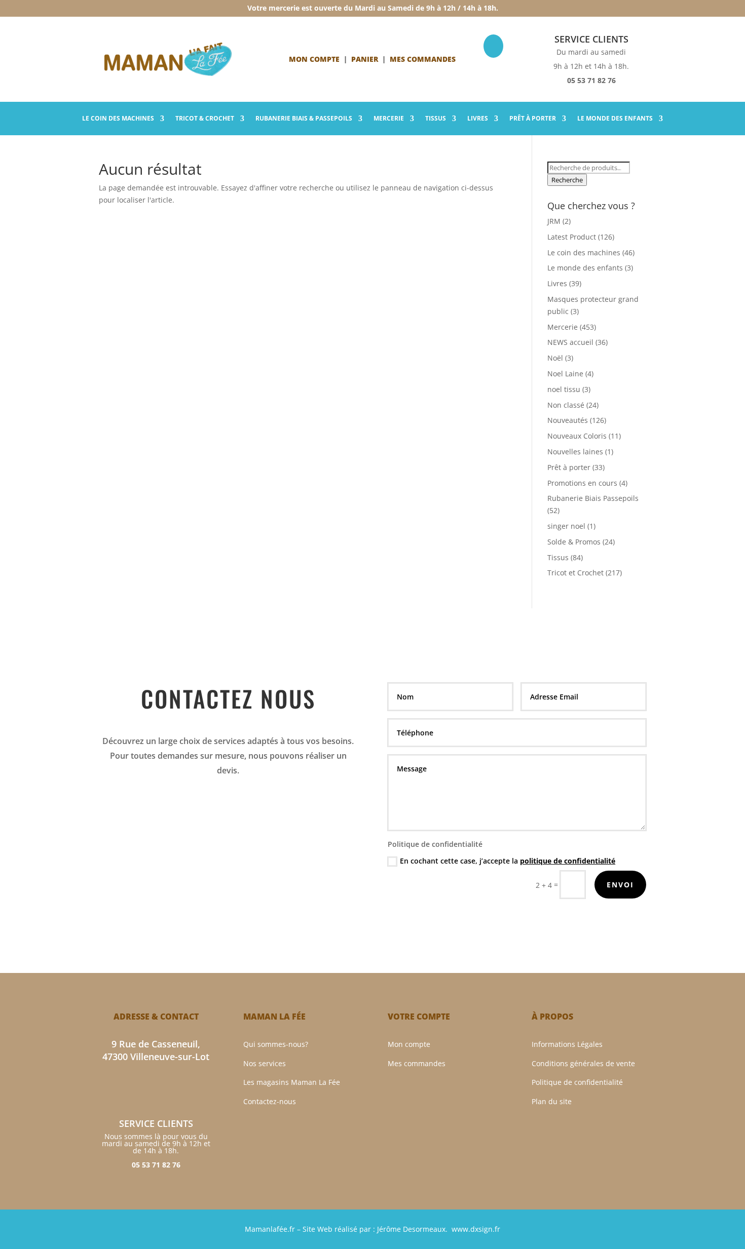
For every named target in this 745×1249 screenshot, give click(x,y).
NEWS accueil (570, 342)
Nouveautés (567, 420)
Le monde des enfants (585, 267)
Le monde (615, 119)
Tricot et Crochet (575, 572)
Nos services (264, 1063)
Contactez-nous (269, 1101)
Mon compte (314, 59)
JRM (554, 221)
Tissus (435, 119)
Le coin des (118, 119)
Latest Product (571, 237)
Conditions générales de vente (583, 1063)
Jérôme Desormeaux (411, 1229)
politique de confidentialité (567, 861)
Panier (364, 59)
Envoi (620, 884)
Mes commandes (416, 1063)
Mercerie (389, 119)
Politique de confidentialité (577, 1082)
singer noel (566, 526)
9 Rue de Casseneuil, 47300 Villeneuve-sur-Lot (155, 1050)
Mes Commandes (423, 59)
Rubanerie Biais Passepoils (593, 498)
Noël (555, 358)
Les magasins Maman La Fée (291, 1082)
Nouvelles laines (575, 451)
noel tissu (563, 389)
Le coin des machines (583, 252)
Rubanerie (303, 119)
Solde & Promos (574, 542)
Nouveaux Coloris (577, 436)
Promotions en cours (582, 483)
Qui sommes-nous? (275, 1044)
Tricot (204, 119)
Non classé (565, 405)
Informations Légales (567, 1044)
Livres (477, 119)
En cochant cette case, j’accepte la (507, 861)
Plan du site (552, 1101)
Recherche (567, 179)
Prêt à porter (532, 119)
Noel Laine (565, 373)
